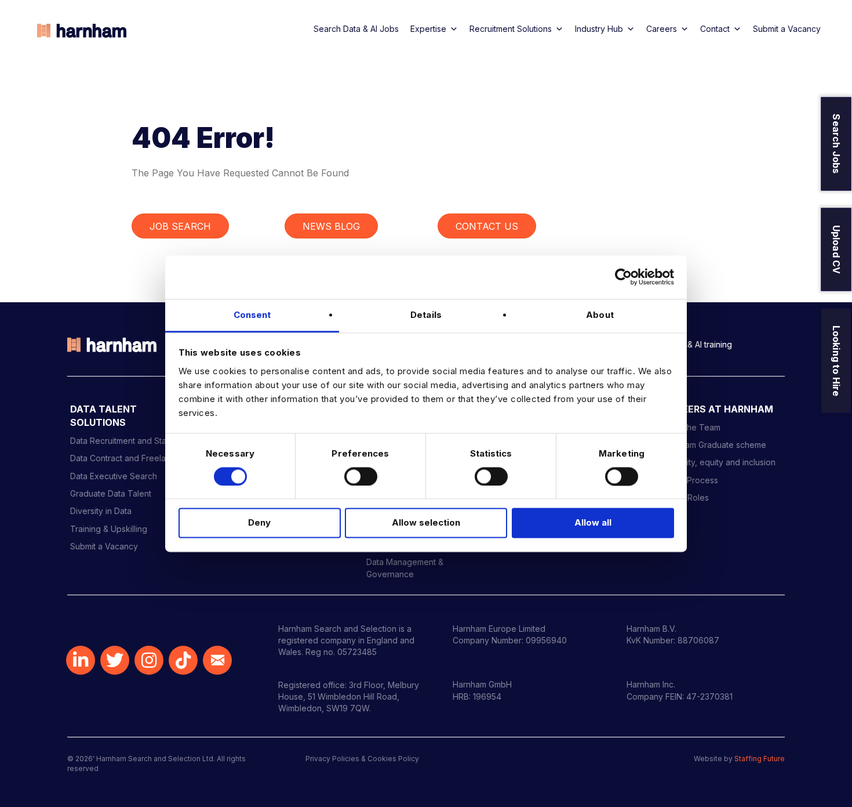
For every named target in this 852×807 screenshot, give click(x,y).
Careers (661, 29)
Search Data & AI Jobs (356, 29)
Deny (259, 523)
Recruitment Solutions (510, 29)
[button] (80, 660)
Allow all (592, 523)
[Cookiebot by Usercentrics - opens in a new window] (623, 276)
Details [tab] (426, 314)
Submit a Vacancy (787, 29)
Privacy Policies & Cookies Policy (362, 758)
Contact (715, 29)
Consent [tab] (252, 314)
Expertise (428, 29)
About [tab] (600, 314)
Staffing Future (759, 758)
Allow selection (426, 523)
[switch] (360, 476)
